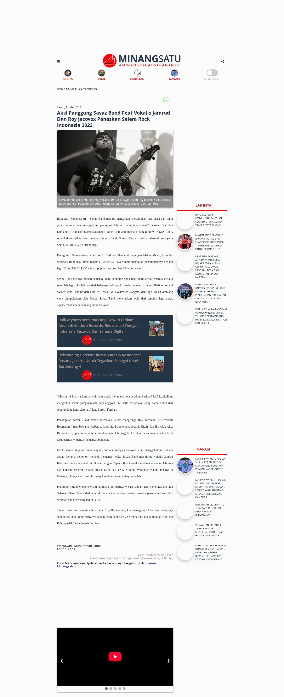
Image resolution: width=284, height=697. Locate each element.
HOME (61, 89)
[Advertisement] (142, 27)
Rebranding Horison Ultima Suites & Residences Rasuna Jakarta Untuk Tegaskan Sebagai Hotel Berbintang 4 (100, 360)
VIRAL (74, 89)
